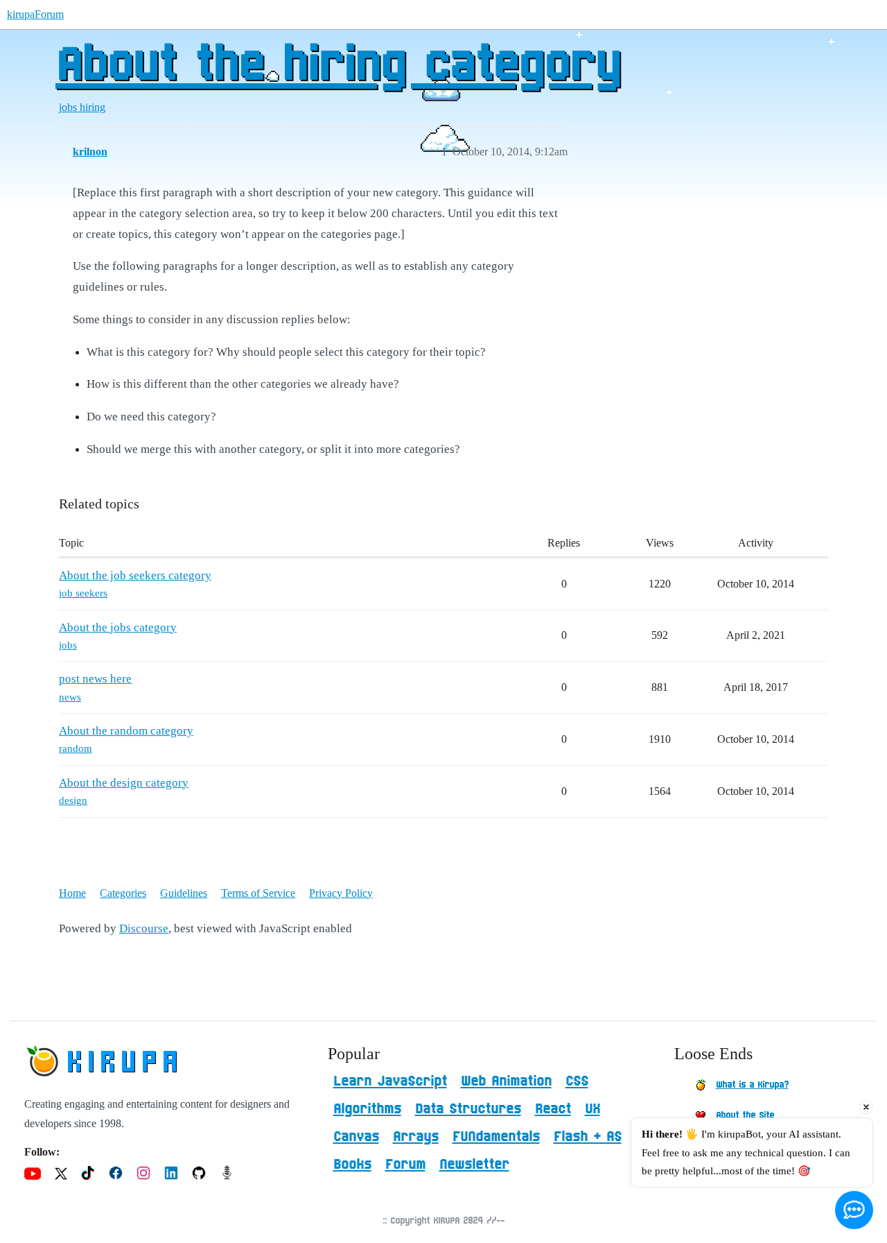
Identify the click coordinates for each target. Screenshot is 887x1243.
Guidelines (183, 893)
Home (72, 893)
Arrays (416, 1137)
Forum (405, 1164)
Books (352, 1164)
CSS (576, 1081)
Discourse (143, 928)
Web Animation (506, 1081)
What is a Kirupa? (752, 1084)
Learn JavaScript (390, 1081)
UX (592, 1109)
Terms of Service (258, 893)
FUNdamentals (496, 1137)
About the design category (123, 782)
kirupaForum (35, 14)
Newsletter (474, 1164)
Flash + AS (588, 1137)
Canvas (356, 1137)
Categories (123, 893)
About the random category (126, 730)
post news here (95, 678)
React (553, 1109)
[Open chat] (854, 1210)
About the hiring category (337, 66)
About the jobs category (118, 627)
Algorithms (367, 1109)
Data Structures (468, 1109)
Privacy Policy (341, 893)
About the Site (745, 1115)
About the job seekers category (135, 575)
